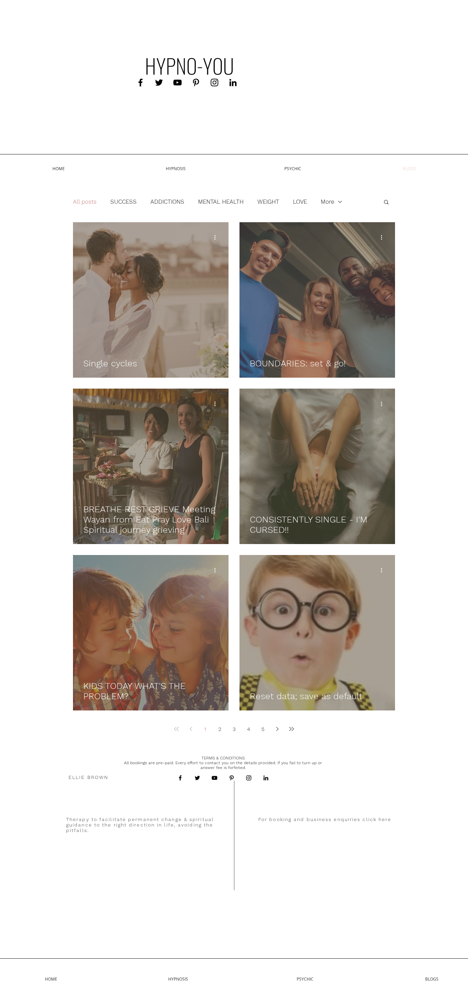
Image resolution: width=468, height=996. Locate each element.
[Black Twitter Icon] (159, 82)
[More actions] (217, 237)
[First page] (176, 729)
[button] (386, 202)
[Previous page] (191, 729)
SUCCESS (123, 201)
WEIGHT (268, 201)
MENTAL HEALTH (221, 201)
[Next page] (277, 729)
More (327, 201)
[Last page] (291, 729)
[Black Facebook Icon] (140, 82)
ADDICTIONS (167, 201)
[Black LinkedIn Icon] (233, 82)
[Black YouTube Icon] (177, 82)
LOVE (300, 201)
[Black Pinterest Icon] (196, 82)
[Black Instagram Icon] (214, 82)
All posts (85, 201)
